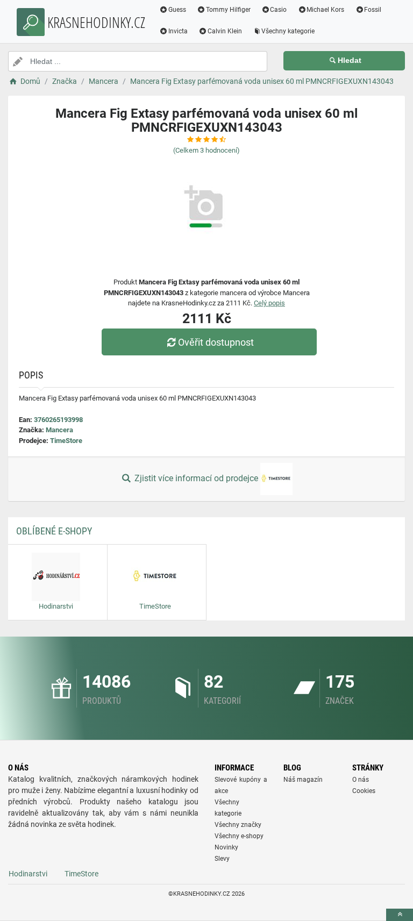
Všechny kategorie (288, 31)
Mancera (59, 430)
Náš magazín (303, 779)
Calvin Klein (225, 31)
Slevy (222, 858)
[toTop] (399, 915)
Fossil (372, 9)
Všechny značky (238, 825)
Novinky (226, 847)
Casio (278, 9)
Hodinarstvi (28, 873)
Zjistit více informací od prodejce (196, 478)
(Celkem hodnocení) (206, 150)
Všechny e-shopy (239, 836)
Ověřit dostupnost (216, 342)
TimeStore (66, 441)
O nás (360, 779)
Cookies (363, 791)
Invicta (178, 31)
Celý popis (269, 303)
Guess (177, 9)
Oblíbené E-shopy (54, 531)
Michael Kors (325, 9)
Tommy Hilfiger (228, 9)
